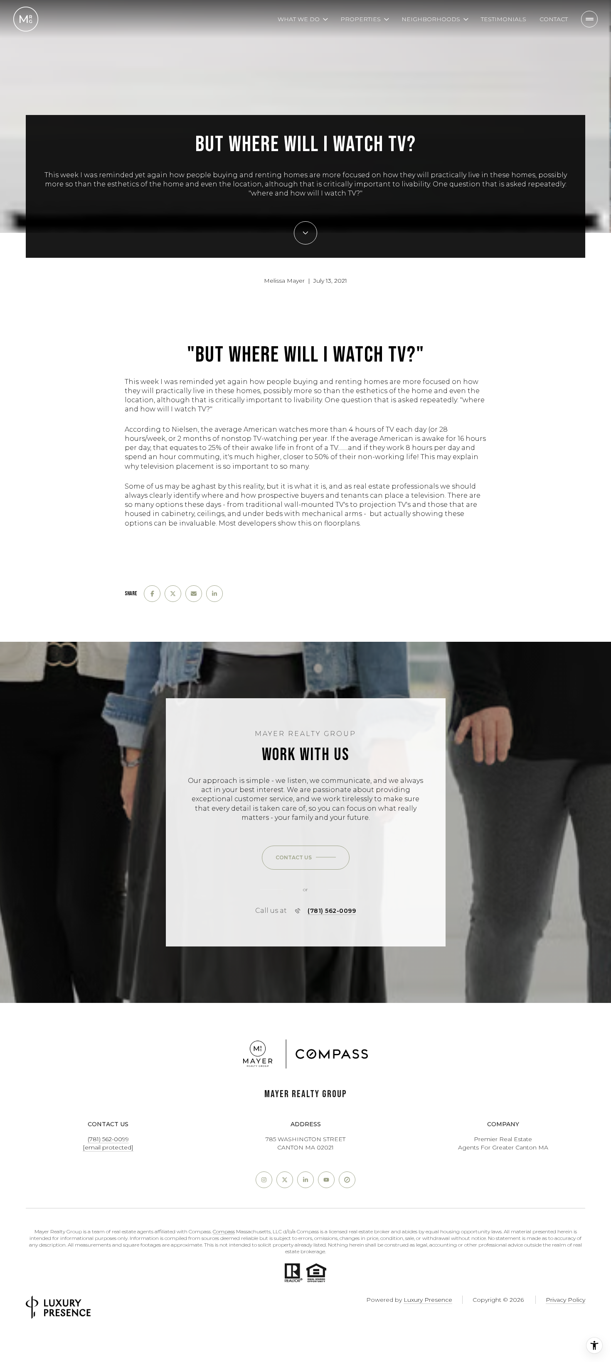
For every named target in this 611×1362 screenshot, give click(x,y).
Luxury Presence (428, 1299)
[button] (306, 858)
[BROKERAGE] (347, 1179)
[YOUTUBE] (326, 1179)
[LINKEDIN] (305, 1179)
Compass (224, 1231)
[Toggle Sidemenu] (589, 19)
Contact (554, 19)
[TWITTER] (284, 1179)
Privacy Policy (565, 1299)
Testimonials (503, 19)
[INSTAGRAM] (264, 1179)
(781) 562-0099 (332, 911)
